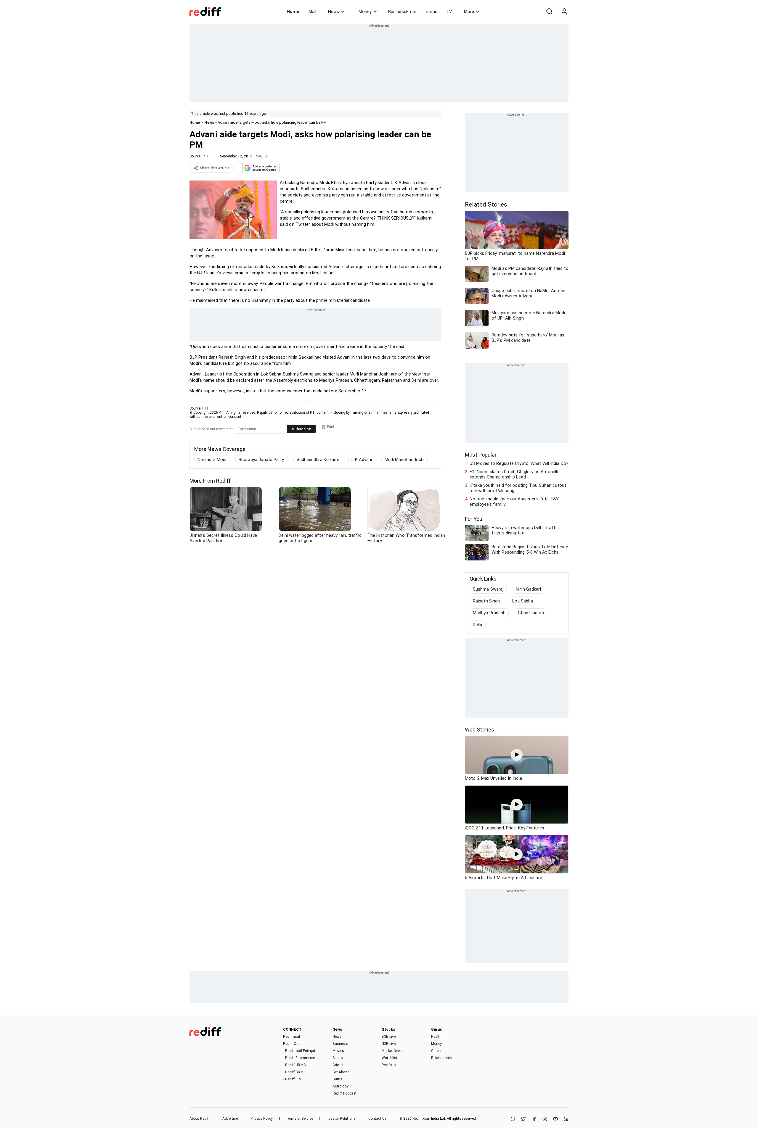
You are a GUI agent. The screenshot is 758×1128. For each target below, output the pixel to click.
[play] (517, 755)
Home (293, 11)
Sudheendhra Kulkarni (318, 459)
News (333, 11)
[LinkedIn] (566, 1119)
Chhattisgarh (531, 612)
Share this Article (214, 168)
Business (340, 1044)
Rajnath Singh (486, 601)
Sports (338, 1058)
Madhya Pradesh (489, 612)
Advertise (230, 1118)
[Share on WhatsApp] (512, 1119)
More (469, 11)
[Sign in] (564, 11)
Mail (312, 11)
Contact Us (377, 1118)
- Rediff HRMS (294, 1065)
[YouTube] (555, 1119)
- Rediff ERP (292, 1079)
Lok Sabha (522, 601)
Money (365, 11)
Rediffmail (291, 1036)
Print (330, 427)
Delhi (477, 624)
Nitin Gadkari (528, 589)
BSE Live (389, 1036)
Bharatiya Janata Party (261, 459)
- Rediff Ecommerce (299, 1058)
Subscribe (301, 429)
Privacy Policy (261, 1118)
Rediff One (291, 1044)
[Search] (549, 11)
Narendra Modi (211, 459)
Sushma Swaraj (488, 589)
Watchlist (389, 1058)
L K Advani (361, 459)
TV (449, 11)
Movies (338, 1051)
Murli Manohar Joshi (405, 459)
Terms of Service (299, 1118)
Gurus (431, 11)
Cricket (338, 1065)
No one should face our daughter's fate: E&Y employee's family (514, 501)
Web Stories (479, 729)
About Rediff (200, 1118)
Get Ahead (341, 1072)
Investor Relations (341, 1118)
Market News (392, 1051)
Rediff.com (421, 1118)
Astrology (341, 1086)
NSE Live (389, 1044)
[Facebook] (534, 1119)
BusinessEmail (402, 11)
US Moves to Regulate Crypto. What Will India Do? (519, 463)
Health (436, 1036)
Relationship (441, 1058)
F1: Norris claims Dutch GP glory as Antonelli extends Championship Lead (514, 474)
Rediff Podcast (344, 1093)
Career (436, 1051)
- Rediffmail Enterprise (301, 1051)
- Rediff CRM (293, 1072)
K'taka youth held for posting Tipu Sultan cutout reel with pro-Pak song (518, 488)
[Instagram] (544, 1119)
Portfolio (389, 1065)
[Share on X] (523, 1119)
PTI (205, 156)
